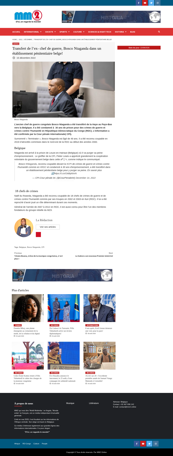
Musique (70, 403)
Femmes (18, 325)
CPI (42, 247)
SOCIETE (49, 31)
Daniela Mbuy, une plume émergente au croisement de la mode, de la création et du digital (27, 331)
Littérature (94, 403)
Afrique (17, 444)
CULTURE (77, 31)
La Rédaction (44, 220)
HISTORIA (119, 31)
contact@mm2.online (127, 407)
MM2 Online (102, 452)
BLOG (132, 31)
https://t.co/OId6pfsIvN (65, 173)
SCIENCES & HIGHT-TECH (99, 31)
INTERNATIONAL (31, 31)
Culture (36, 444)
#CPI (69, 164)
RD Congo (55, 325)
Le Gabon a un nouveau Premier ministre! (94, 254)
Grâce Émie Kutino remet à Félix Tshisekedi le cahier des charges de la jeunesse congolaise (28, 378)
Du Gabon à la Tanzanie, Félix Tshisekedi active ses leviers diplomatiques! (62, 331)
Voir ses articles (48, 227)
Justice (15, 44)
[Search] (159, 31)
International (92, 325)
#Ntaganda (31, 164)
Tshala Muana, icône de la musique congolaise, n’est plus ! (38, 256)
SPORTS (63, 31)
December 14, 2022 (86, 178)
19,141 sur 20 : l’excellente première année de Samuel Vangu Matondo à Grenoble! (98, 378)
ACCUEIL (16, 31)
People (44, 444)
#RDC (43, 167)
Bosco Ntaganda (33, 247)
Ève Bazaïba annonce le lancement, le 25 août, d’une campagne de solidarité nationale (62, 378)
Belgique (22, 247)
